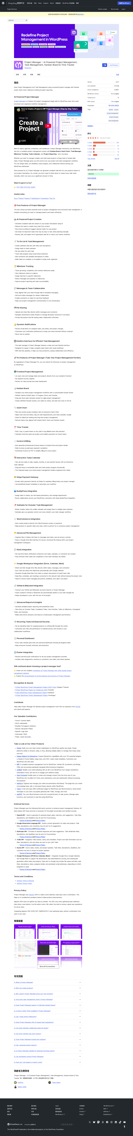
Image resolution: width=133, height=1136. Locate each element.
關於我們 (9, 1106)
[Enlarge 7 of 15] (56, 943)
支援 (117, 74)
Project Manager (19, 101)
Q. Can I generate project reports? (25, 1045)
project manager (113, 117)
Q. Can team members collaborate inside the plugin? (31, 1028)
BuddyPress (108, 1114)
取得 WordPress (124, 3)
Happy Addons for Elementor (27, 756)
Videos (21, 198)
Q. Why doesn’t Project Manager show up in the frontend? (33, 994)
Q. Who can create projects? (23, 988)
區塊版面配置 (35, 1114)
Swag (81, 1114)
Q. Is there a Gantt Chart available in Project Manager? (32, 1011)
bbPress (107, 1111)
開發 (38, 74)
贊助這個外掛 (91, 193)
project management (112, 113)
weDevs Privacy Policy (24, 883)
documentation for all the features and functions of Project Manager (47, 676)
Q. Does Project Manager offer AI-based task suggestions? (34, 1022)
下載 (104, 65)
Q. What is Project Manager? (23, 982)
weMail (19, 770)
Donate (82, 1111)
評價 (24, 74)
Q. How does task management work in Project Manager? (33, 999)
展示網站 (33, 1106)
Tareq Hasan (56, 1082)
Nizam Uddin (22, 1087)
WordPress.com (109, 1106)
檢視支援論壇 (91, 178)
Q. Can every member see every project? (27, 1034)
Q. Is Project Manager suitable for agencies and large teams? (34, 1051)
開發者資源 (58, 1111)
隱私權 (9, 1114)
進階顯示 (90, 126)
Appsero (31, 895)
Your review (91, 158)
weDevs (28, 68)
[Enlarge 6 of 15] (56, 927)
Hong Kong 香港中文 (30, 1124)
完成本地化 (80, 14)
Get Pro (52, 198)
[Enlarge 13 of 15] (80, 959)
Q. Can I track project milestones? (25, 1017)
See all (117, 158)
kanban (111, 109)
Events (81, 1108)
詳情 (17, 74)
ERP (18, 764)
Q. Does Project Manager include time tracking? (30, 1039)
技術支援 (57, 1108)
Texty (19, 789)
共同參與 (82, 1106)
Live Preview (114, 65)
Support (27, 198)
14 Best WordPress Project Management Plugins (31, 695)
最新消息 (9, 1108)
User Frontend (22, 775)
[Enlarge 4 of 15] (33, 969)
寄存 (8, 1111)
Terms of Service (25, 820)
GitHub (78, 707)
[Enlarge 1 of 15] (33, 927)
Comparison (45, 198)
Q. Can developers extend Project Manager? (29, 1056)
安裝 (31, 74)
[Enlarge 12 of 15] (80, 943)
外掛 (32, 1111)
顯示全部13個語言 (114, 105)
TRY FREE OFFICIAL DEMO (25, 187)
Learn (57, 1106)
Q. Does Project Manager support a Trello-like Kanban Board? (34, 1005)
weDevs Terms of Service (25, 881)
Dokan (19, 748)
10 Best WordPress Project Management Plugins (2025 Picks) (36, 687)
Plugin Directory (12, 9)
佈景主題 (33, 1108)
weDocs (20, 783)
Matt (106, 1108)
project (116, 109)
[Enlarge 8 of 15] (56, 959)
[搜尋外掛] (26, 20)
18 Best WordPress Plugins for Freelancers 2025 (31, 690)
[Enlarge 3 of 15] (33, 956)
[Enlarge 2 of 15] (33, 943)
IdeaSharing (35, 198)
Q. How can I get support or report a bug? (28, 1062)
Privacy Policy (40, 820)
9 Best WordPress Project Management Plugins (31, 693)
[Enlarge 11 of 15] (80, 927)
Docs (16, 198)
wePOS (19, 794)
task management (113, 120)
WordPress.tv (60, 1114)
